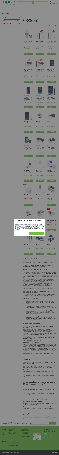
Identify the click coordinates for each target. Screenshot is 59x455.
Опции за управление (21, 233)
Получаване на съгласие (36, 233)
